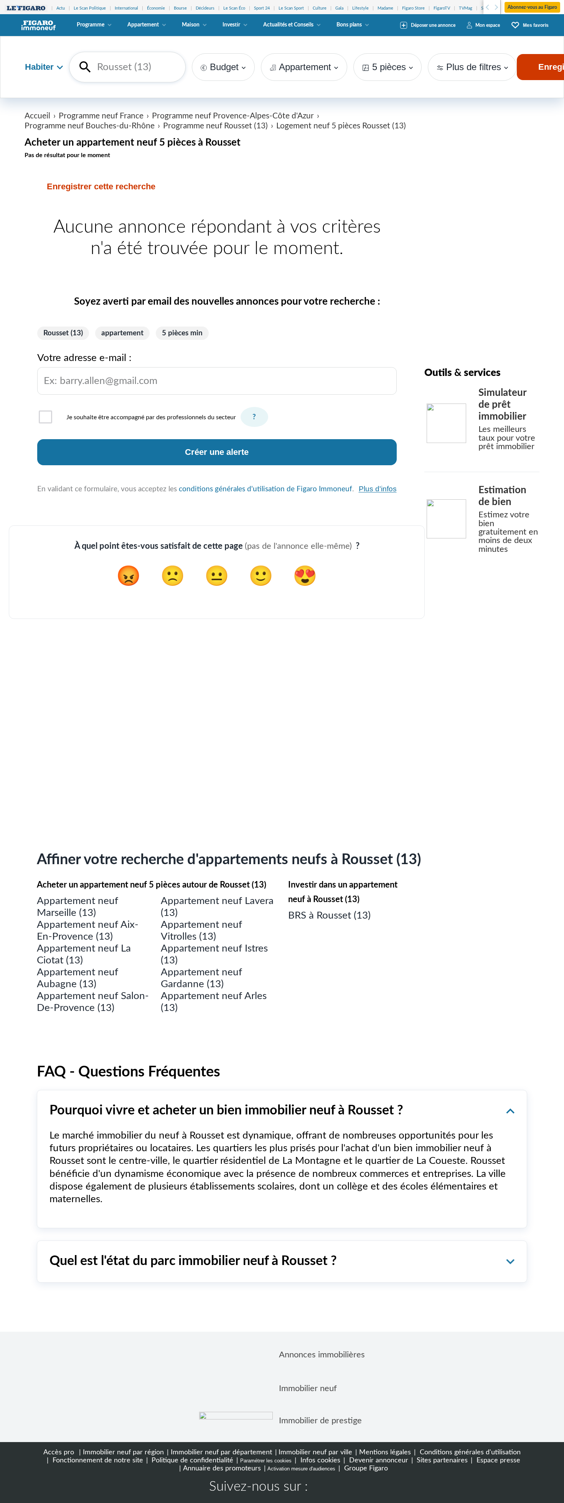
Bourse (180, 8)
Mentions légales (385, 1452)
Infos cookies (319, 1460)
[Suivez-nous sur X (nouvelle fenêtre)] (345, 1487)
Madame (385, 8)
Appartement (143, 25)
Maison (191, 25)
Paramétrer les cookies (266, 1461)
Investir (231, 25)
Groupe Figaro (365, 1468)
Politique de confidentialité (191, 1460)
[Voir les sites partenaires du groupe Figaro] (26, 8)
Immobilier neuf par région (123, 1452)
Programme (90, 25)
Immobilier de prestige (320, 1420)
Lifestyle (360, 8)
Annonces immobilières (322, 1354)
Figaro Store (413, 8)
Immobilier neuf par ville (315, 1452)
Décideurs (205, 8)
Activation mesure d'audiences (301, 1469)
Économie (156, 8)
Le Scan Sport (291, 8)
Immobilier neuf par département (221, 1452)
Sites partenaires (441, 1460)
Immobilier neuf (308, 1388)
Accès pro (58, 1452)
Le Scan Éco (234, 8)
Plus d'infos (378, 489)
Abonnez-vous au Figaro (532, 7)
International (126, 8)
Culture (320, 8)
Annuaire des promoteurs (222, 1468)
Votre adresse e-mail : (97, 369)
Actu (60, 8)
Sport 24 (262, 8)
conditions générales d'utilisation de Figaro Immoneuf (265, 489)
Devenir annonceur (377, 1460)
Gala (339, 8)
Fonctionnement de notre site (97, 1460)
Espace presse (497, 1460)
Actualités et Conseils (288, 25)
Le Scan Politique (90, 8)
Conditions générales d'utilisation (469, 1452)
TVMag (465, 8)
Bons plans (349, 25)
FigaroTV (442, 8)
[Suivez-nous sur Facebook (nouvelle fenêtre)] (321, 1487)
